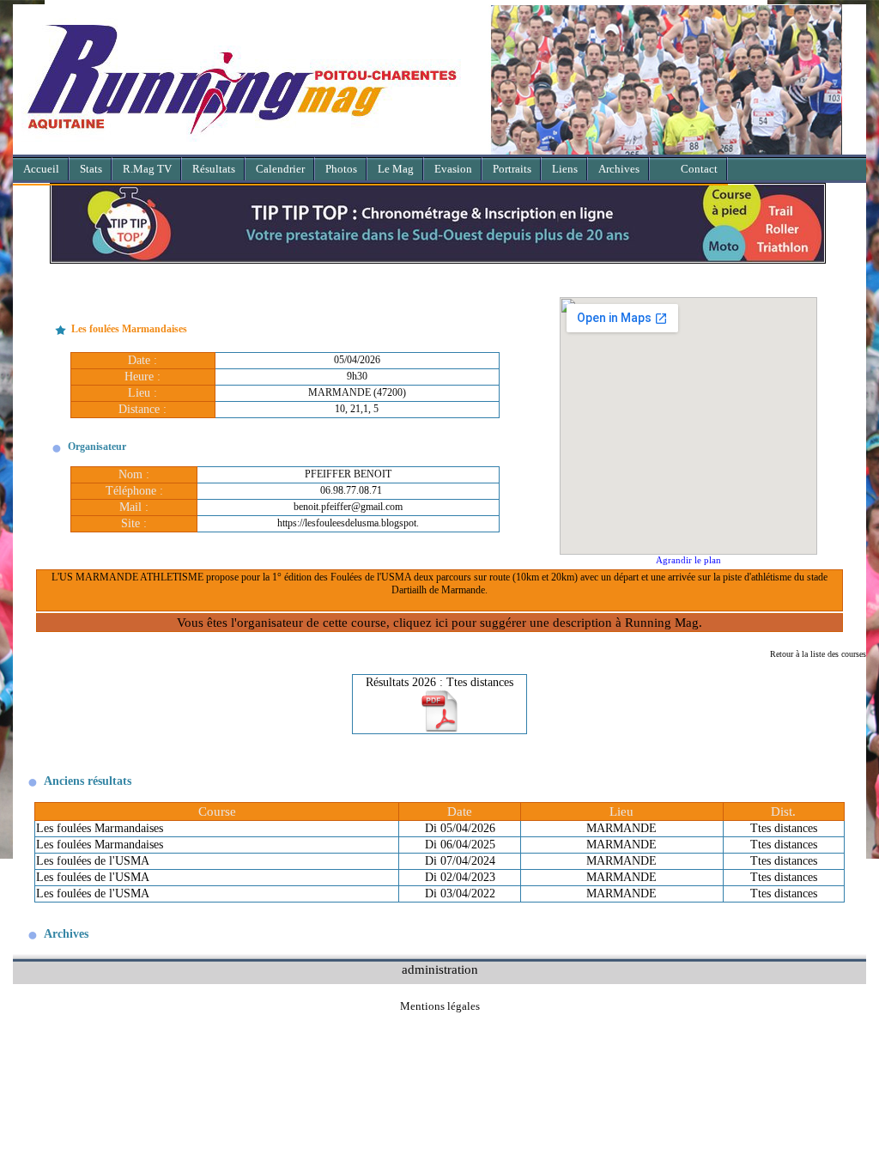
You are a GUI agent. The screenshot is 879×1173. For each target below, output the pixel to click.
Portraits (512, 168)
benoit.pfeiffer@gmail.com (348, 507)
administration (440, 969)
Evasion (453, 168)
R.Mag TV (147, 168)
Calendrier (280, 168)
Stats (91, 168)
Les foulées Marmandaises (99, 828)
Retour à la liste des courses (818, 654)
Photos (341, 168)
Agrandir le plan (688, 560)
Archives (619, 168)
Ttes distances (783, 828)
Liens (565, 168)
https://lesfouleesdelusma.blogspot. (348, 523)
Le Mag (396, 168)
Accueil (41, 168)
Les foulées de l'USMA (92, 860)
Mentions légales (440, 1006)
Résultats (213, 168)
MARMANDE (621, 828)
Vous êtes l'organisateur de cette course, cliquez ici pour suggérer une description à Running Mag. (439, 622)
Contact (699, 168)
